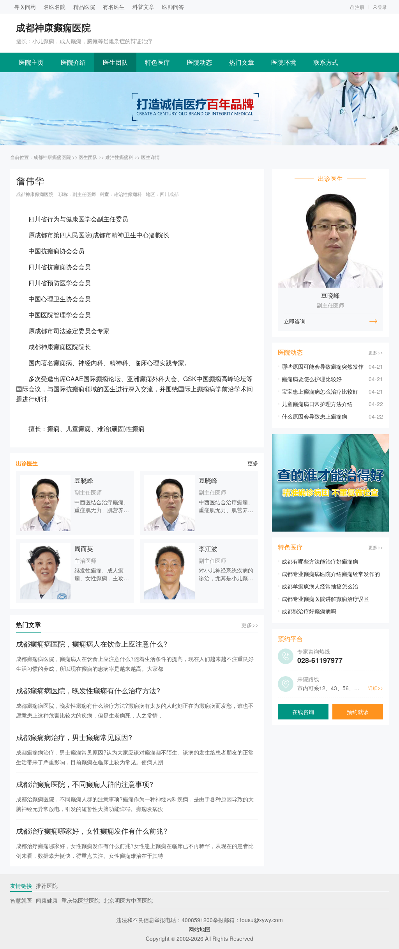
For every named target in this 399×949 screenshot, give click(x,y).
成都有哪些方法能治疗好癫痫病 (320, 561)
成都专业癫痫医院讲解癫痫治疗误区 (325, 599)
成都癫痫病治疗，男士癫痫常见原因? (74, 737)
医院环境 (283, 62)
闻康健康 (47, 900)
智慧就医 (21, 900)
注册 (359, 7)
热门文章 (241, 62)
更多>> (249, 625)
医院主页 (31, 62)
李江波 (208, 548)
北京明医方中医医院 (128, 900)
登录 (382, 7)
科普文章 (143, 7)
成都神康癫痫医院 (52, 157)
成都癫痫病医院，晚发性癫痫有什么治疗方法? (88, 690)
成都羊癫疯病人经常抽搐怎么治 (320, 586)
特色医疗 (157, 62)
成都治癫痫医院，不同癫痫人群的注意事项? (84, 784)
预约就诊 (358, 712)
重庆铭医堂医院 (81, 900)
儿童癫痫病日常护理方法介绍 (317, 404)
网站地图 (199, 929)
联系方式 (325, 62)
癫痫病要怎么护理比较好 (312, 379)
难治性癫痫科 (119, 157)
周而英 (83, 548)
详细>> (375, 687)
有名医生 (114, 7)
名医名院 (54, 7)
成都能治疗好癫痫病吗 (309, 611)
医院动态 (199, 62)
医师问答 (173, 7)
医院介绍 (73, 62)
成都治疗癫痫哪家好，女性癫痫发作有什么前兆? (91, 830)
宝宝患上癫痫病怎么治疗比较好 (320, 391)
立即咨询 (294, 321)
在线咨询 (303, 712)
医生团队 (115, 62)
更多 (252, 463)
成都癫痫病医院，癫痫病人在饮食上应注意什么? (91, 643)
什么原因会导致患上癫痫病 (314, 416)
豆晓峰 (83, 480)
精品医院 (84, 7)
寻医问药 (25, 7)
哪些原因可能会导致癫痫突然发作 (323, 366)
